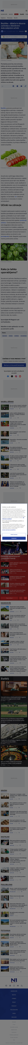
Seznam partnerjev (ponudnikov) (9, 529)
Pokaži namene (14, 534)
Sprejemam (13, 538)
